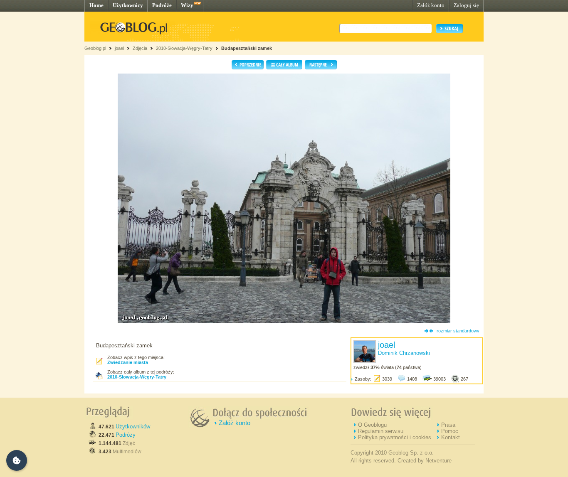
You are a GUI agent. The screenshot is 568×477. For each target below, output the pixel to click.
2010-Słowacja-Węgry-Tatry (184, 48)
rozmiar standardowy (458, 330)
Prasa (448, 425)
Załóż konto (431, 5)
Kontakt (450, 437)
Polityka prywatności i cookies (394, 437)
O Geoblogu (372, 425)
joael (119, 48)
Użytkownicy (128, 5)
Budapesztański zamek (246, 48)
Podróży (126, 435)
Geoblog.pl (95, 48)
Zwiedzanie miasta (127, 362)
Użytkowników (133, 426)
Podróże (162, 5)
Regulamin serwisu (380, 431)
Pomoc (449, 431)
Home (96, 5)
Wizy (187, 5)
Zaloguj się (466, 5)
